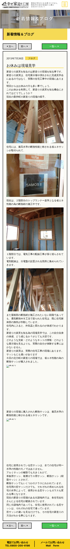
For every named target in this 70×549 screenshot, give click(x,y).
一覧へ (53, 46)
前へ (23, 46)
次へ (11, 46)
